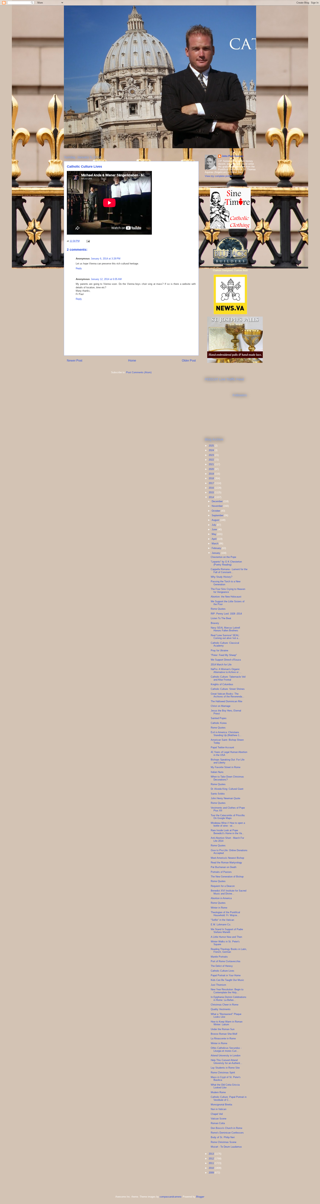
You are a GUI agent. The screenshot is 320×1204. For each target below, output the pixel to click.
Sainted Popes (218, 718)
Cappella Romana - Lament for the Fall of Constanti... (229, 571)
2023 (212, 455)
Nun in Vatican (218, 1109)
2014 (212, 497)
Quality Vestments (221, 1009)
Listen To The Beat (221, 618)
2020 (212, 469)
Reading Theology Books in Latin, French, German (229, 950)
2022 (212, 459)
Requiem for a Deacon (223, 886)
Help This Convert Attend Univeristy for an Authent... (226, 1061)
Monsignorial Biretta (221, 1104)
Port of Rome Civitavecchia (225, 961)
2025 (212, 445)
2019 (212, 473)
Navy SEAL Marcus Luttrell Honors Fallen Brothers (225, 629)
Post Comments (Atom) (138, 372)
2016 (212, 487)
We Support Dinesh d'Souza (226, 659)
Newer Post (74, 360)
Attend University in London (225, 1055)
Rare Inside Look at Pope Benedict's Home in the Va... (227, 832)
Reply (79, 268)
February (217, 548)
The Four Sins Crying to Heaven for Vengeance (228, 590)
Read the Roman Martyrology (226, 862)
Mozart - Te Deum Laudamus (226, 1146)
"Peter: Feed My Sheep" (224, 655)
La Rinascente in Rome (223, 1038)
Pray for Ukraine (219, 650)
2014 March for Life (221, 664)
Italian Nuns (217, 772)
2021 (212, 464)
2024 (212, 450)
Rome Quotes (218, 608)
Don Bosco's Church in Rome (226, 1128)
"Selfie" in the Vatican (222, 919)
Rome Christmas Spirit (223, 1072)
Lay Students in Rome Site (225, 1067)
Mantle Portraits (219, 956)
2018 (212, 478)
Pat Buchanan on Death (223, 867)
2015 (212, 492)
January (216, 553)
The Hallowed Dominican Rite (226, 701)
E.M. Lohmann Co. (221, 924)
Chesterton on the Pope (223, 557)
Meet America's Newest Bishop (227, 858)
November (217, 506)
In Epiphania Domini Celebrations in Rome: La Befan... (228, 998)
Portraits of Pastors (221, 872)
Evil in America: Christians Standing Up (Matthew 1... (226, 734)
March (215, 543)
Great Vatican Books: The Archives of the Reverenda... (227, 695)
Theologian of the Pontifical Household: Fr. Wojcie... (225, 914)
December (217, 501)
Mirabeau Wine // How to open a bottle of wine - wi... (228, 824)
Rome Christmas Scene (223, 1142)
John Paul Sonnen (232, 156)
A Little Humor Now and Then (226, 937)
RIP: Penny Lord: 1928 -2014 (226, 613)
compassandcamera (170, 1196)
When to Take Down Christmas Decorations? (227, 778)
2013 (212, 1153)
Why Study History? (221, 576)
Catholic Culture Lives (222, 970)
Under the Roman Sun (222, 1029)
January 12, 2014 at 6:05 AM (106, 279)
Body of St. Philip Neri (223, 1137)
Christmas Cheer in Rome (224, 1004)
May (214, 534)
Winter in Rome (219, 907)
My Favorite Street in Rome (225, 767)
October (216, 510)
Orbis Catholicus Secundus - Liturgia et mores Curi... (226, 1049)
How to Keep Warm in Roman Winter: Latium (226, 1023)
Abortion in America (221, 898)
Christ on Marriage (220, 706)
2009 (212, 1172)
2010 (212, 1168)
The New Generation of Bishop (227, 876)
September (218, 515)
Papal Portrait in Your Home (226, 975)
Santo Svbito (218, 793)
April (214, 539)
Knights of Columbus (222, 684)
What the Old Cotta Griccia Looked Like (225, 1086)
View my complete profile (218, 176)
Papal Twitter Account (222, 747)
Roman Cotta (218, 1123)
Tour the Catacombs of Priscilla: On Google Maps (228, 817)
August (216, 520)
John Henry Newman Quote (225, 798)
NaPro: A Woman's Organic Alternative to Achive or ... (226, 671)
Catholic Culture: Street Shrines (228, 689)
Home (132, 360)
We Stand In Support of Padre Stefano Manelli (227, 931)
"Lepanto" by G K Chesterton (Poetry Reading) (226, 563)
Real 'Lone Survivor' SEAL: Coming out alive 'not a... (225, 637)
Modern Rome (218, 1092)
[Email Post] (88, 241)
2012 (212, 1158)
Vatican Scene (218, 1118)
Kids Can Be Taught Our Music (227, 980)
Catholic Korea (218, 723)
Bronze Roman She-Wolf (224, 1033)
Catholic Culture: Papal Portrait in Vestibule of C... (228, 1098)
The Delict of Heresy (222, 966)
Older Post (189, 360)
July (214, 524)
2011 (212, 1163)
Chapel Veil (217, 1114)
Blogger (200, 1196)
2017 (212, 483)
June (215, 529)
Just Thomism (218, 984)
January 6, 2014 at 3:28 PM (105, 258)
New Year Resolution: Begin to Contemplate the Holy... (227, 991)
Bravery (215, 623)
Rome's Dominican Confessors (227, 1132)
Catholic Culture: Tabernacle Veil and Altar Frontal (228, 678)
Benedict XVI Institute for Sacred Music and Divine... (228, 892)
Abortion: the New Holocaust (226, 596)
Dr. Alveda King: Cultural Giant (227, 788)
